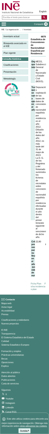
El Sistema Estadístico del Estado (17, 337)
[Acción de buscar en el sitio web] (44, 17)
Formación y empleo (11, 351)
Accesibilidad (7, 311)
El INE (4, 330)
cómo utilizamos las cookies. (33, 426)
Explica (5, 366)
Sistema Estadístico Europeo (15, 345)
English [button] (43, 11)
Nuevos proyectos (10, 323)
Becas (4, 359)
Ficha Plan (36, 283)
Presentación (10, 72)
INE (2, 30)
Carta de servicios (10, 383)
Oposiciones (7, 362)
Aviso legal (6, 307)
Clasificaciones (11, 65)
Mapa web (6, 303)
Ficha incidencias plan (38, 286)
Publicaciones (8, 380)
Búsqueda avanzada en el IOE (15, 44)
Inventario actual (11, 36)
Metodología (10, 79)
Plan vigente (10, 53)
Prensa (4, 314)
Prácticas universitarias (12, 355)
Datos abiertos (8, 376)
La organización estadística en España (21, 30)
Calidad (5, 341)
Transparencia (8, 334)
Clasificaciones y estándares (15, 320)
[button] (40, 24)
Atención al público (10, 372)
